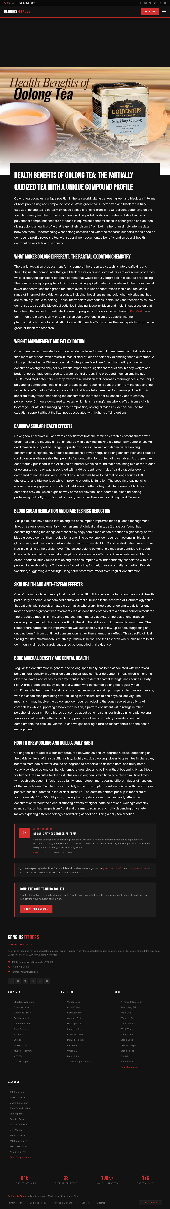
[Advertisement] (85, 42)
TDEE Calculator (18, 1097)
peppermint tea (137, 868)
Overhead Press (22, 1012)
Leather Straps (128, 1045)
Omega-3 (72, 1050)
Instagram (55, 853)
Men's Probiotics (76, 1039)
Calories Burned (18, 1119)
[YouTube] (165, 3)
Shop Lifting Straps (36, 908)
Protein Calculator (19, 1124)
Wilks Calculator (18, 1140)
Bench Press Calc (19, 1146)
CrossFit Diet (73, 1007)
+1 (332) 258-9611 (25, 3)
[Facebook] (140, 3)
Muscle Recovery (23, 1050)
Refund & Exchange (64, 1203)
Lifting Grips (127, 1039)
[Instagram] (145, 3)
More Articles (40, 853)
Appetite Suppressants (79, 1061)
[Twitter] (150, 3)
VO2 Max (18, 1056)
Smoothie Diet (74, 1029)
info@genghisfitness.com (25, 971)
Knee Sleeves (128, 1023)
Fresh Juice (73, 1056)
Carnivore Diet (74, 1012)
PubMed (136, 311)
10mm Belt (126, 1012)
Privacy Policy (15, 1203)
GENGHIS (17, 11)
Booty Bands (127, 1061)
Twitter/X (67, 853)
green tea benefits (113, 868)
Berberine (72, 1045)
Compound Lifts (22, 1023)
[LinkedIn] (160, 3)
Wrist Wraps (127, 1029)
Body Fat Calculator (20, 1108)
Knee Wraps (127, 1034)
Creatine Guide (75, 1034)
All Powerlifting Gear (131, 1002)
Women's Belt (128, 1018)
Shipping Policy (38, 1203)
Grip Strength (21, 1061)
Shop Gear (150, 11)
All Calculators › (18, 1151)
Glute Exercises (22, 1029)
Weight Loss (73, 1002)
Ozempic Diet (74, 1018)
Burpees (18, 1039)
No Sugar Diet (74, 1023)
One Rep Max (17, 1113)
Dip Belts (125, 1056)
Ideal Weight (16, 1130)
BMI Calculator (17, 1092)
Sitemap (101, 1203)
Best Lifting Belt (128, 1007)
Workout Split (21, 1045)
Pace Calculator (18, 1135)
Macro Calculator (19, 1103)
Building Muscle (22, 1018)
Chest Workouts (22, 1007)
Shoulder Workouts (24, 1002)
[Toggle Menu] (164, 11)
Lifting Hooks (127, 1050)
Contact (86, 1203)
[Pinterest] (155, 3)
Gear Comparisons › (131, 1067)
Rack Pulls (19, 1034)
